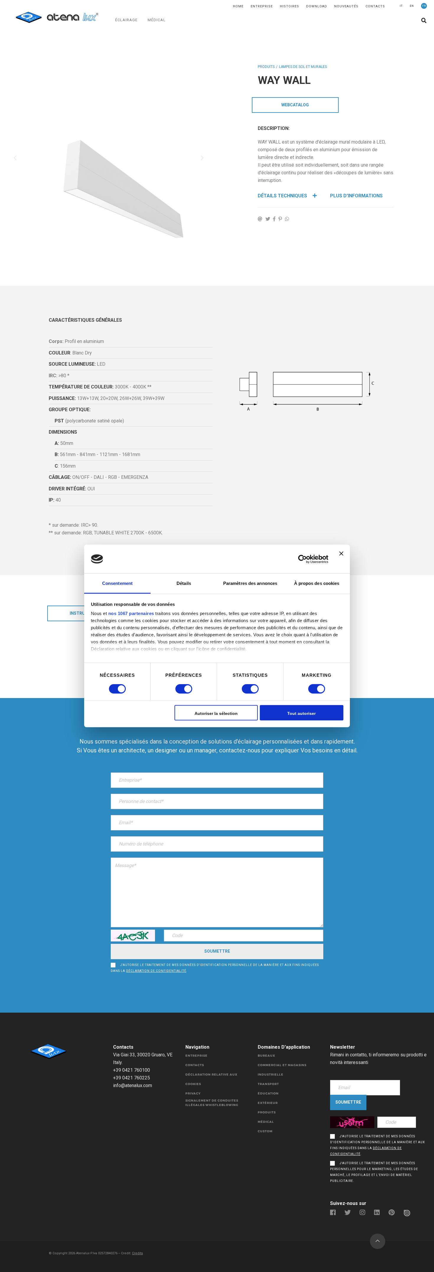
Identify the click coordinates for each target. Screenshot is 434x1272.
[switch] (177, 689)
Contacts (375, 6)
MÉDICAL (157, 20)
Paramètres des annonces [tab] (250, 583)
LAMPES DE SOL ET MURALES (303, 67)
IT (401, 5)
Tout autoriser (301, 713)
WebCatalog (295, 105)
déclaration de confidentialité (156, 970)
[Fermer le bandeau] (341, 559)
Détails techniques (283, 196)
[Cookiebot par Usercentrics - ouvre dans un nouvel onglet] (302, 558)
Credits (137, 1253)
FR (424, 5)
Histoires (289, 6)
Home (238, 6)
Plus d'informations (356, 196)
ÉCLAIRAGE (126, 20)
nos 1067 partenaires (131, 613)
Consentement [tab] (117, 583)
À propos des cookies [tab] (317, 583)
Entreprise (262, 6)
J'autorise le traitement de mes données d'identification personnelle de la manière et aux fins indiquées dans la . (215, 967)
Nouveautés (346, 6)
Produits (266, 67)
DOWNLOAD (316, 6)
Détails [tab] (184, 583)
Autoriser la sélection (216, 713)
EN (412, 5)
